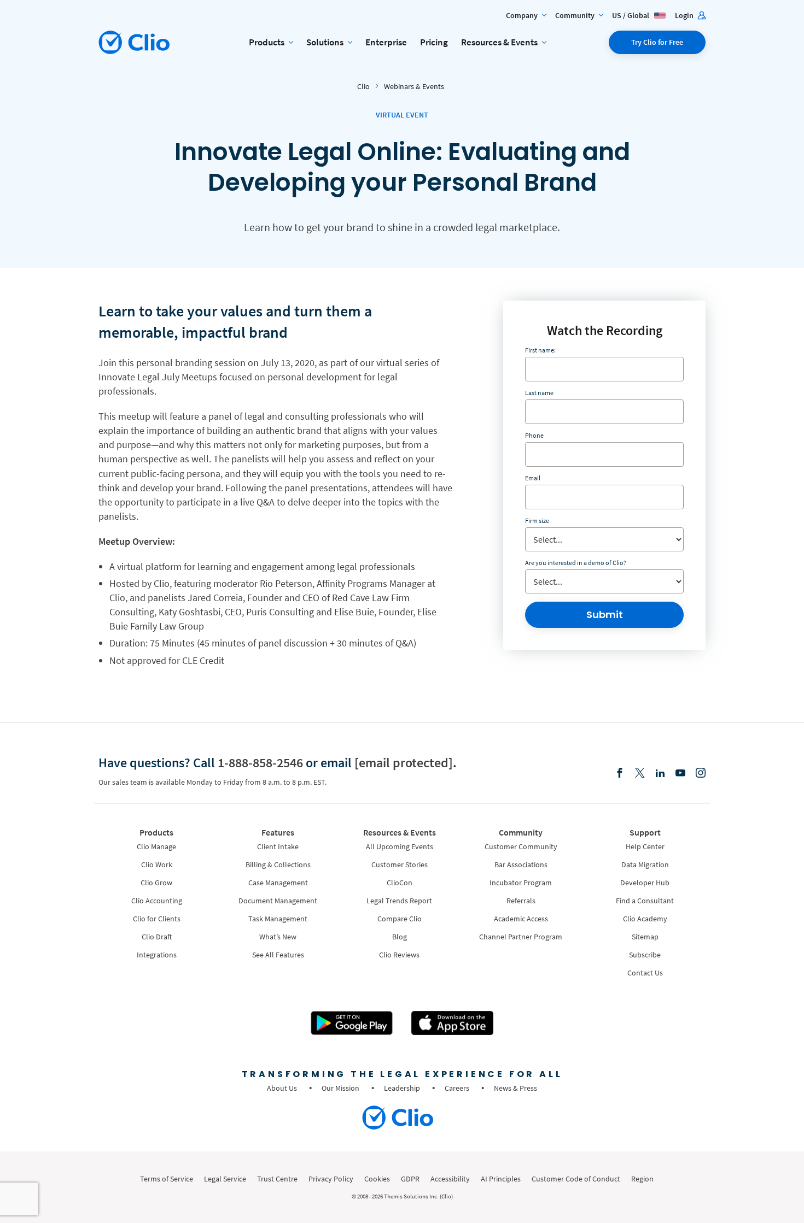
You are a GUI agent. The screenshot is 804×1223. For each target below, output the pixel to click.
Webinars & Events (414, 86)
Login (685, 15)
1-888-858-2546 (260, 762)
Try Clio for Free (657, 42)
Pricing (434, 42)
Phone (534, 435)
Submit (604, 614)
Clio (363, 86)
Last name (539, 393)
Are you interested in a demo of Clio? (575, 562)
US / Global (631, 15)
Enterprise (386, 42)
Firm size (537, 520)
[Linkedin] (660, 773)
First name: (540, 350)
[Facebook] (620, 773)
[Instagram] (701, 773)
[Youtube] (680, 773)
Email (532, 478)
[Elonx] (640, 773)
